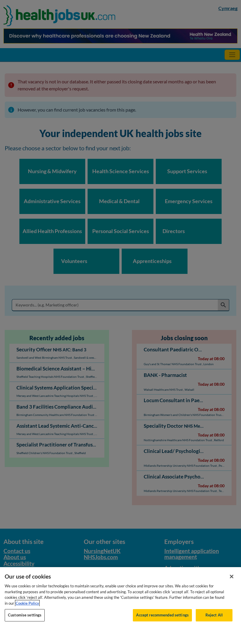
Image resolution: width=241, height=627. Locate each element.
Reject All (214, 615)
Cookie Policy (27, 603)
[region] (120, 597)
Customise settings (24, 615)
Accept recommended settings (162, 615)
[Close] (231, 576)
